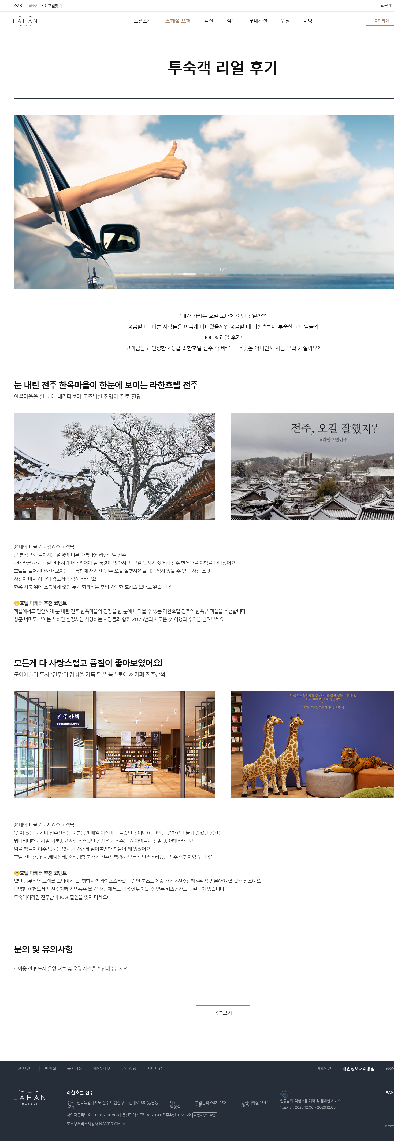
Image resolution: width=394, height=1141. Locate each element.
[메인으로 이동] (25, 21)
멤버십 (50, 1068)
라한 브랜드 (24, 1068)
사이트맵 (154, 1068)
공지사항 (74, 1068)
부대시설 (258, 21)
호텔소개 (143, 21)
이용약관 (324, 1068)
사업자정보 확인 (205, 1115)
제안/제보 (101, 1068)
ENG (33, 5)
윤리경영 (128, 1068)
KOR (17, 5)
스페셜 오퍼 (178, 21)
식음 (231, 21)
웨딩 (285, 21)
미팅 (308, 21)
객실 (208, 21)
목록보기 (223, 1013)
